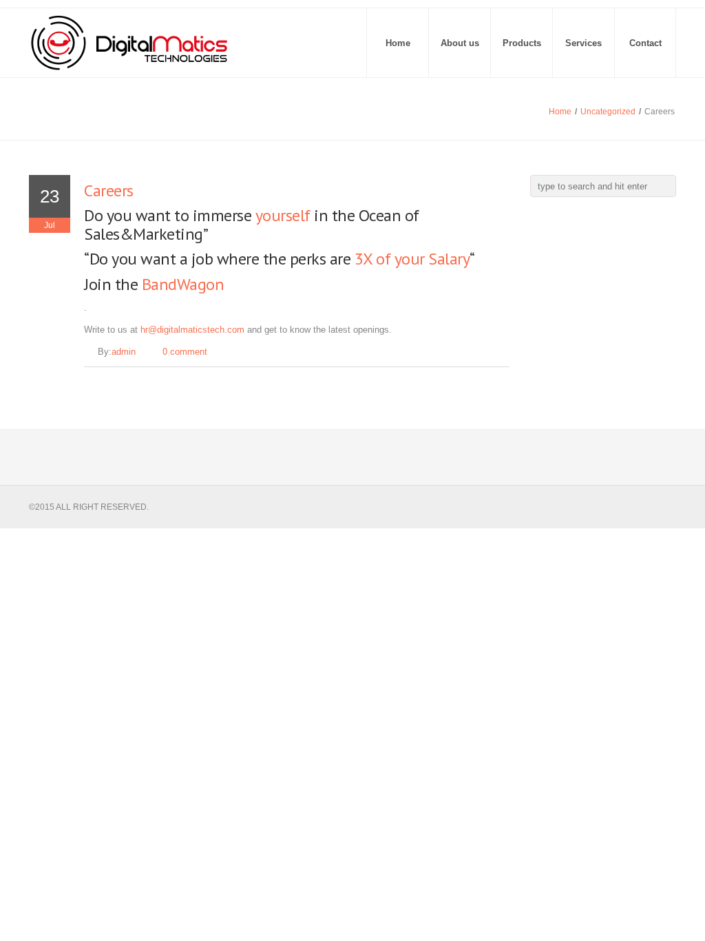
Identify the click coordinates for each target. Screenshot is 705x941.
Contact (645, 43)
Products (522, 43)
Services (583, 43)
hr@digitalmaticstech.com (192, 329)
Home (398, 43)
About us (460, 43)
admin (124, 352)
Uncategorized (607, 111)
